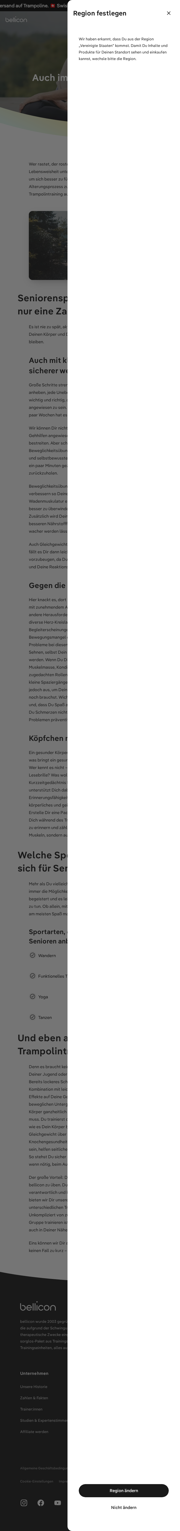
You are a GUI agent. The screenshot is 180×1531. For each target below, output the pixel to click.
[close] (168, 13)
